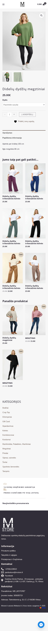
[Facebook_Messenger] (41, 624)
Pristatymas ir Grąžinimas (11, 559)
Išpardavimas (7, 426)
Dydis (4, 100)
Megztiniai (6, 449)
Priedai (5, 453)
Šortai (4, 462)
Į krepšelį (27, 114)
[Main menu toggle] (3, 4)
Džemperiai (7, 417)
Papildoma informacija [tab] (12, 138)
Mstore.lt (4, 606)
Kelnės (5, 431)
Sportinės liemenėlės (10, 467)
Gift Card (6, 422)
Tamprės (5, 471)
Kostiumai (6, 440)
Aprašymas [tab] (7, 133)
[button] (41, 15)
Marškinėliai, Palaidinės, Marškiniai (16, 444)
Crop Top (6, 412)
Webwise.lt (18, 606)
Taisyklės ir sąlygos (9, 555)
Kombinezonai (8, 435)
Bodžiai (5, 408)
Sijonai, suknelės (9, 458)
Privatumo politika (8, 551)
